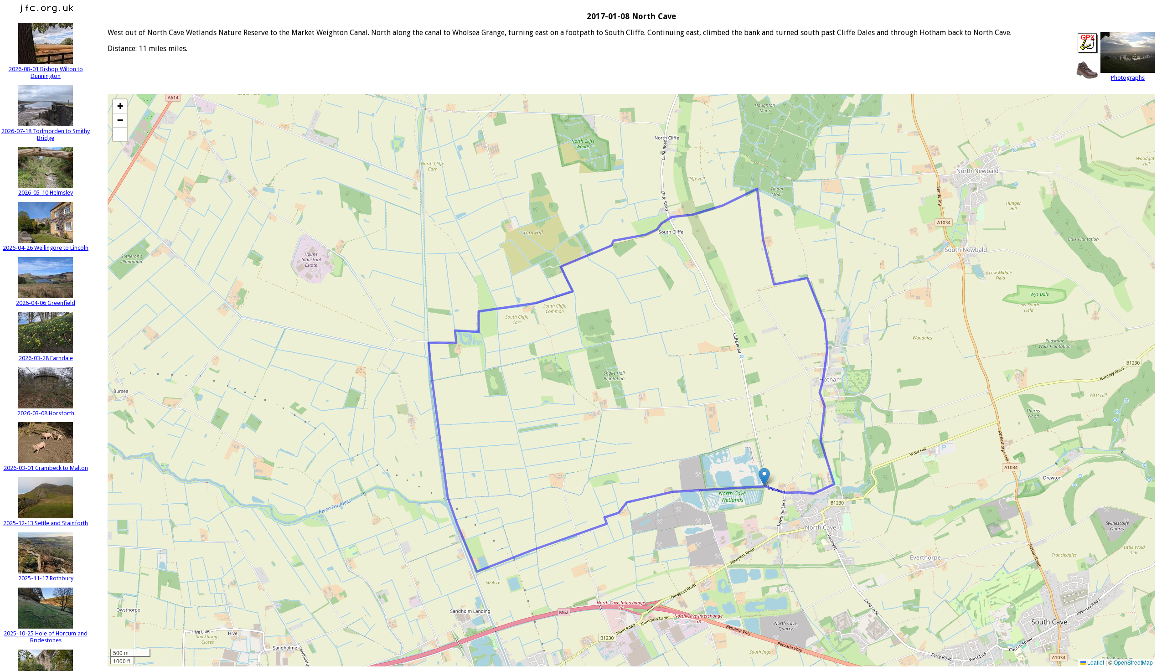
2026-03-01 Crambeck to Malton (46, 468)
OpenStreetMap (1133, 662)
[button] (764, 477)
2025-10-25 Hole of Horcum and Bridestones (46, 637)
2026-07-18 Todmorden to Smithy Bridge (45, 134)
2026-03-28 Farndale (46, 358)
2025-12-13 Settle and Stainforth (45, 523)
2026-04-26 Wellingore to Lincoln (45, 247)
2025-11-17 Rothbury (45, 578)
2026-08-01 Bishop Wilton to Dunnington (46, 72)
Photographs (1128, 77)
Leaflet (1095, 662)
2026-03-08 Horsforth (45, 413)
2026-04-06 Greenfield (45, 302)
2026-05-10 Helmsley (45, 192)
